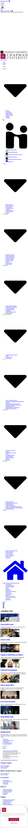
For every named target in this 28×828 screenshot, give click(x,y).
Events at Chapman (7, 791)
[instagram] (3, 605)
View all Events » (6, 757)
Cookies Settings (13, 822)
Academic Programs (10, 585)
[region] (14, 816)
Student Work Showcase (11, 591)
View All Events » (14, 750)
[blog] (3, 606)
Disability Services (7, 803)
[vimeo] (3, 607)
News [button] (4, 747)
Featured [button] (5, 746)
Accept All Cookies (14, 819)
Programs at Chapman (7, 790)
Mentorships (8, 599)
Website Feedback (7, 802)
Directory (5, 794)
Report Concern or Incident (8, 799)
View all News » (6, 755)
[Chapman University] (14, 53)
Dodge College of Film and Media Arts (9, 12)
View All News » (6, 750)
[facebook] (3, 603)
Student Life (8, 590)
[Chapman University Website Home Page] (15, 580)
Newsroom (5, 793)
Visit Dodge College (10, 586)
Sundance (8, 598)
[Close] (25, 807)
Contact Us (8, 594)
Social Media (6, 741)
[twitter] (3, 604)
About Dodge (8, 584)
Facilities (7, 589)
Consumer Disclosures (7, 804)
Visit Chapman (6, 780)
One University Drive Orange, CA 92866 (5, 766)
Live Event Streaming (7, 742)
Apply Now (5, 782)
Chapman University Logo (6, 10)
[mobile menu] (14, 56)
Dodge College (4, 59)
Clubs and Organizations (8, 740)
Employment (5, 783)
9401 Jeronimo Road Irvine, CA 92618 (5, 774)
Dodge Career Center (10, 596)
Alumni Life (8, 592)
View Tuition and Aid (7, 781)
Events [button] (4, 748)
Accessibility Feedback (8, 800)
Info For (5, 68)
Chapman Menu (20, 12)
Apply (7, 587)
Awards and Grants (7, 744)
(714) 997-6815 (4, 768)
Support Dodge (9, 593)
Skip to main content (5, 1)
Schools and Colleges (7, 789)
